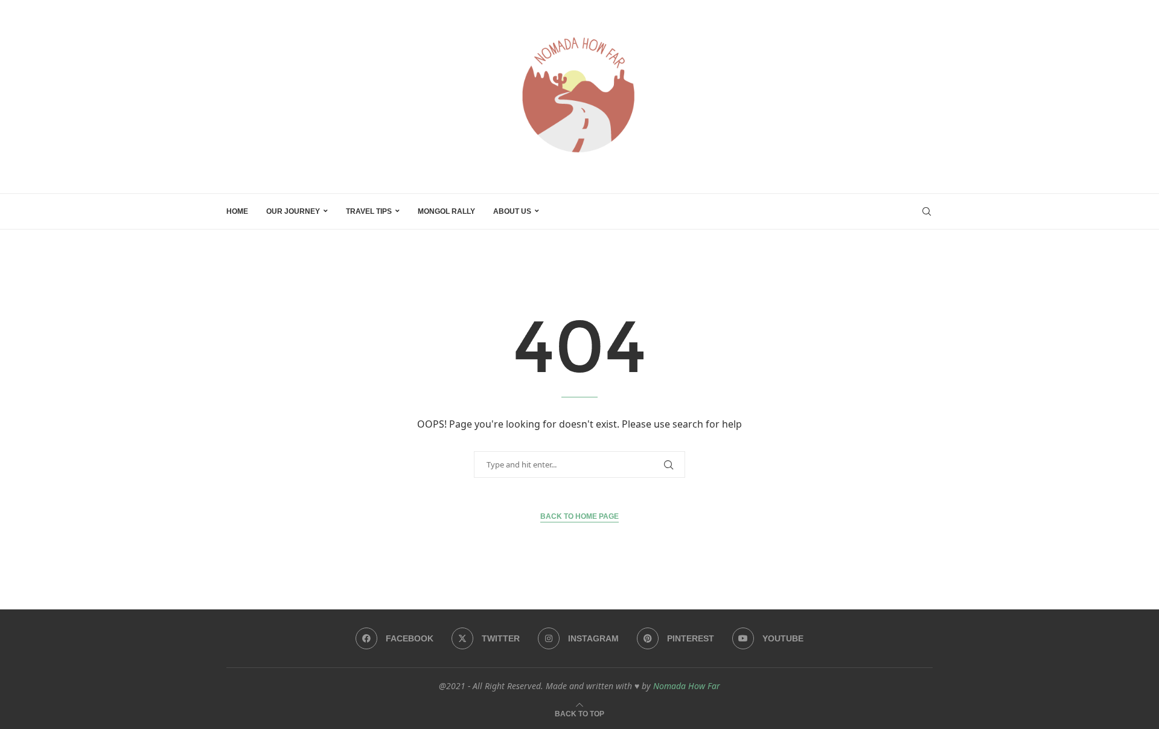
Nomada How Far (686, 686)
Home (237, 211)
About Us (512, 211)
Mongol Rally (446, 211)
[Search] (927, 211)
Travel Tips (369, 211)
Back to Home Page (579, 516)
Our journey (293, 211)
